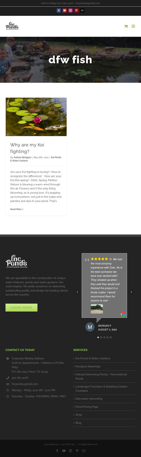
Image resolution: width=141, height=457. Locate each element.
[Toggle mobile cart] (126, 26)
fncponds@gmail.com (88, 3)
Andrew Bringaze (22, 157)
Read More (15, 209)
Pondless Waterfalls (87, 366)
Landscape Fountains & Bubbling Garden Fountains (101, 388)
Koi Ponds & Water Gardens (92, 358)
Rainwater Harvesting (88, 398)
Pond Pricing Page (86, 406)
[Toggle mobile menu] (133, 26)
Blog (78, 422)
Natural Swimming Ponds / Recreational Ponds (101, 376)
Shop (78, 414)
